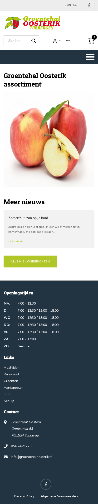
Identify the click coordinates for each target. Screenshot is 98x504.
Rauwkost (11, 374)
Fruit (7, 394)
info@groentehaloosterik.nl (31, 457)
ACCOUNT (66, 40)
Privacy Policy (24, 496)
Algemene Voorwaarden (59, 496)
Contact (72, 5)
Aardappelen (14, 387)
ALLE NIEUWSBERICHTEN (30, 261)
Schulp (9, 401)
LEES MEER (15, 241)
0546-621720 (21, 446)
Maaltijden (12, 367)
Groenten (11, 381)
